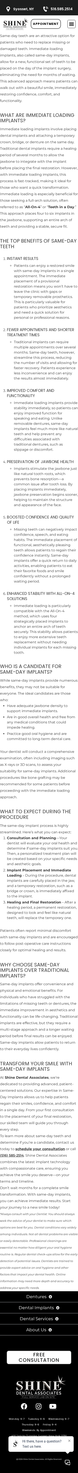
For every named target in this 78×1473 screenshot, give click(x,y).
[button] (71, 24)
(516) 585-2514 (12, 1155)
